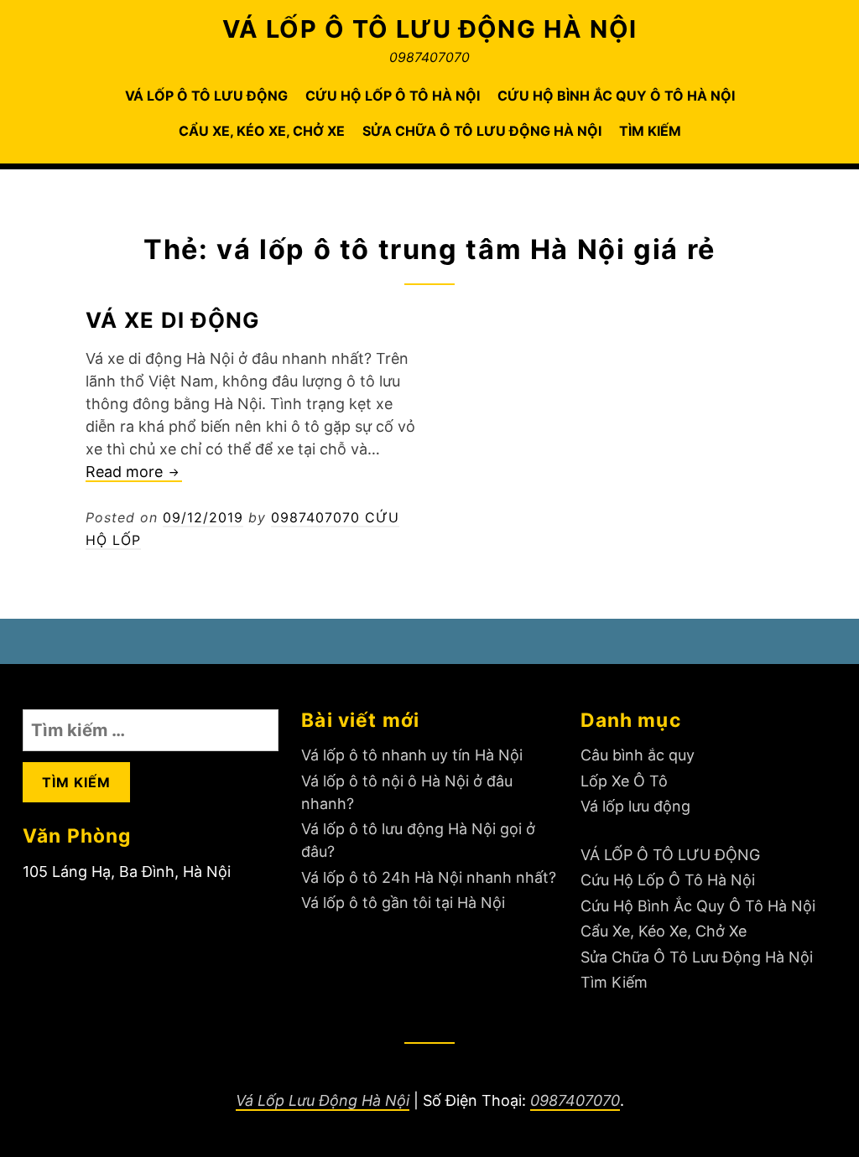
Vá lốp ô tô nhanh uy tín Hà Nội (412, 755)
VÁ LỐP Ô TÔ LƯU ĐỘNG (206, 95)
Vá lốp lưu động (635, 806)
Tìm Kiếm (650, 130)
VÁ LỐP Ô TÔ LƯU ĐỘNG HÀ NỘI (430, 29)
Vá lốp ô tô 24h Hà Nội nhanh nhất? (428, 877)
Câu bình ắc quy (637, 755)
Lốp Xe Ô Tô (624, 781)
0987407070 (575, 1100)
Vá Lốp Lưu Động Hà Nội (322, 1100)
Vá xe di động (173, 320)
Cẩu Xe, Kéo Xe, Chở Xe (262, 130)
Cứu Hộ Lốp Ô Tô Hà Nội (392, 95)
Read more (134, 472)
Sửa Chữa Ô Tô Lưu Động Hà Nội (481, 130)
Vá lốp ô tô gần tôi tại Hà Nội (403, 902)
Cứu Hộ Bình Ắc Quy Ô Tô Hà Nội (616, 95)
